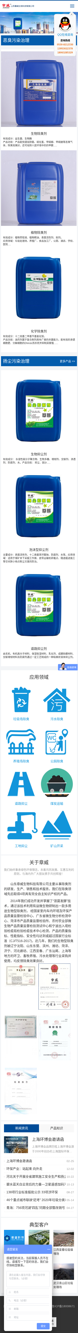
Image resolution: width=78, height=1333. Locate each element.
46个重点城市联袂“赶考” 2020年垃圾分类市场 (38, 1200)
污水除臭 (56, 719)
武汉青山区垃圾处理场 (63, 1285)
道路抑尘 (21, 803)
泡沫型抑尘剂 (39, 555)
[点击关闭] (71, 14)
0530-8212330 (65, 44)
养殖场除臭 (21, 761)
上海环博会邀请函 (48, 1139)
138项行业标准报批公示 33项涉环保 (32, 1192)
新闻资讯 (21, 1128)
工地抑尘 (21, 846)
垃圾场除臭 (21, 719)
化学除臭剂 (39, 337)
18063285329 (65, 52)
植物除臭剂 (39, 238)
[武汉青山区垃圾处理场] (63, 1271)
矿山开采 (56, 846)
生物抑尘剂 (39, 458)
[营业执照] (21, 974)
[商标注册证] (54, 986)
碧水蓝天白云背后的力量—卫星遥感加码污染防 (40, 1184)
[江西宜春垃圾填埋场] (63, 1238)
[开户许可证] (21, 1039)
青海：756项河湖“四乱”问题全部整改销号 (35, 1207)
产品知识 (56, 1128)
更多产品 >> (67, 361)
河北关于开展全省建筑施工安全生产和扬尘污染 (40, 1176)
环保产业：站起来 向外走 (24, 1168)
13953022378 (65, 48)
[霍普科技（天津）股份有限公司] (14, 1238)
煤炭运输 (56, 803)
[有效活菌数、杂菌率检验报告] (54, 1038)
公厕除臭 (56, 761)
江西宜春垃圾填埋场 (63, 1251)
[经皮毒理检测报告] (21, 1091)
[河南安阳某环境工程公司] (39, 1238)
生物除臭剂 (38, 139)
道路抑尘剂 (39, 653)
